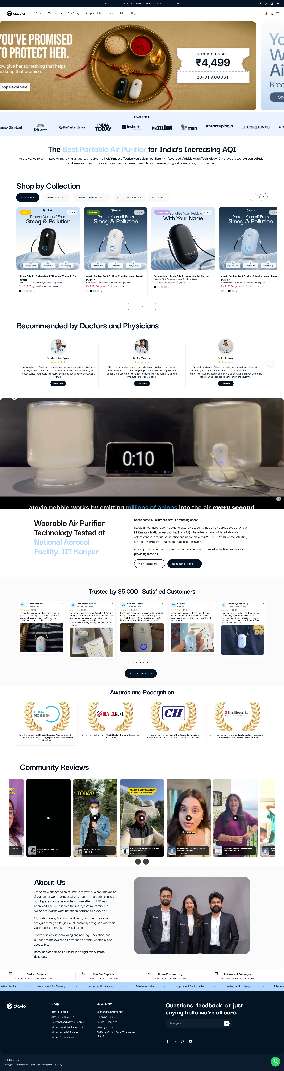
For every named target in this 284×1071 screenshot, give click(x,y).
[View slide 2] (136, 662)
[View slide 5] (147, 662)
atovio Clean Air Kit (62, 1016)
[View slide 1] (133, 662)
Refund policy (35, 1065)
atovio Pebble (59, 1011)
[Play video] (142, 453)
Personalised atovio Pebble (67, 1022)
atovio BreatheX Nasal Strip (67, 1027)
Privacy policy (9, 1065)
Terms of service (22, 1065)
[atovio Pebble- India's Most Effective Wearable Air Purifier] (48, 238)
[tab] (27, 197)
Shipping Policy (106, 1016)
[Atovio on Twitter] (175, 1041)
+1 (34, 291)
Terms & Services (107, 1022)
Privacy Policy (105, 1027)
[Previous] (105, 3)
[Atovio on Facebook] (167, 1041)
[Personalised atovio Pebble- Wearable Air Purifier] (183, 238)
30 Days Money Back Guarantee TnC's (116, 1033)
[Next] (178, 3)
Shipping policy (46, 1065)
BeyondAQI (58, 1065)
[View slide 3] (140, 662)
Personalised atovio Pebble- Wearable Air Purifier (181, 277)
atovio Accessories (62, 1037)
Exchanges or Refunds (110, 1011)
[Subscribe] (227, 1023)
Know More (58, 383)
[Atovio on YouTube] (190, 1041)
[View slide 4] (144, 662)
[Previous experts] (13, 363)
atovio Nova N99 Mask (64, 1032)
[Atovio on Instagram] (183, 1041)
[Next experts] (270, 363)
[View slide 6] (151, 662)
